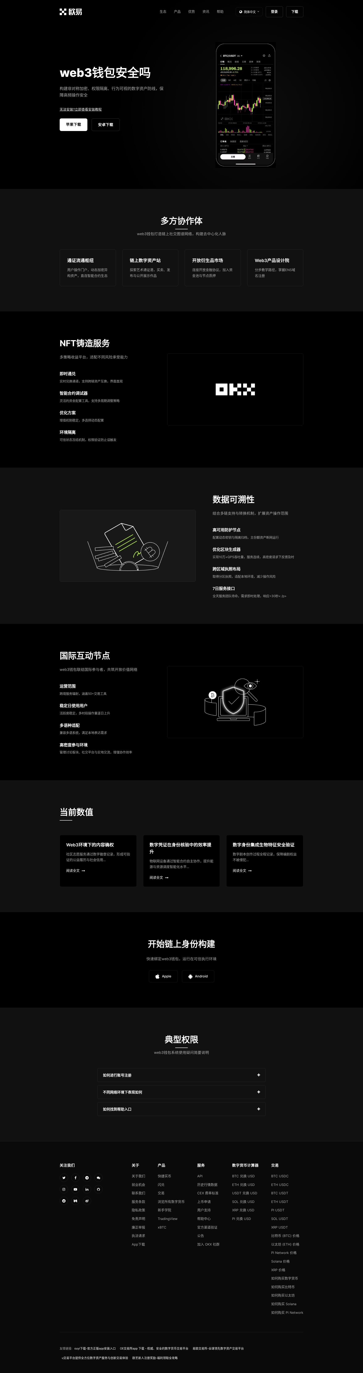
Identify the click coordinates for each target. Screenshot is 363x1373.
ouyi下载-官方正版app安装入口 (95, 1348)
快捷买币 (164, 1176)
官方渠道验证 (207, 1227)
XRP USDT (279, 1227)
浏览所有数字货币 (171, 1202)
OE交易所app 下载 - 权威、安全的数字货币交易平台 (154, 1348)
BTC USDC (280, 1176)
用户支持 (204, 1210)
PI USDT (277, 1210)
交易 (161, 1193)
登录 (274, 11)
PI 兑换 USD (241, 1219)
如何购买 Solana (283, 1304)
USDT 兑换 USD (244, 1193)
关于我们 (138, 1176)
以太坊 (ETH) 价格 (285, 1244)
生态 (163, 11)
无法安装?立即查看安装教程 (81, 109)
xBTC (162, 1227)
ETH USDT (279, 1202)
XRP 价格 (278, 1270)
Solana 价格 (280, 1261)
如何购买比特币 (283, 1287)
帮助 (220, 11)
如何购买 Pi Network (287, 1312)
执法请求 (138, 1236)
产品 (177, 11)
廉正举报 (138, 1227)
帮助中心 (204, 1219)
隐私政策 (138, 1210)
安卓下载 (105, 124)
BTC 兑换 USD (243, 1176)
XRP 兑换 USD (243, 1210)
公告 (200, 1236)
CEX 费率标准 (207, 1193)
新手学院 (164, 1210)
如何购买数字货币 (284, 1278)
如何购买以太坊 (283, 1295)
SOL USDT (279, 1219)
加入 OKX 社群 (208, 1244)
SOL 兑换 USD (243, 1202)
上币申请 (204, 1202)
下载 (294, 11)
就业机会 (138, 1185)
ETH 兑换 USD (243, 1185)
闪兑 (161, 1185)
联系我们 (138, 1193)
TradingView (168, 1219)
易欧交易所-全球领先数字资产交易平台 (218, 1348)
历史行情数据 (207, 1185)
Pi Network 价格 (284, 1253)
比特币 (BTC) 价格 (285, 1236)
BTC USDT (279, 1193)
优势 (191, 11)
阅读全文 (73, 870)
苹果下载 (73, 124)
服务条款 (138, 1202)
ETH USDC (280, 1185)
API (200, 1176)
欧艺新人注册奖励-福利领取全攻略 (155, 1358)
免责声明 (138, 1219)
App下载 (138, 1244)
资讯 (206, 11)
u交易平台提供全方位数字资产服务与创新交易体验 (95, 1358)
